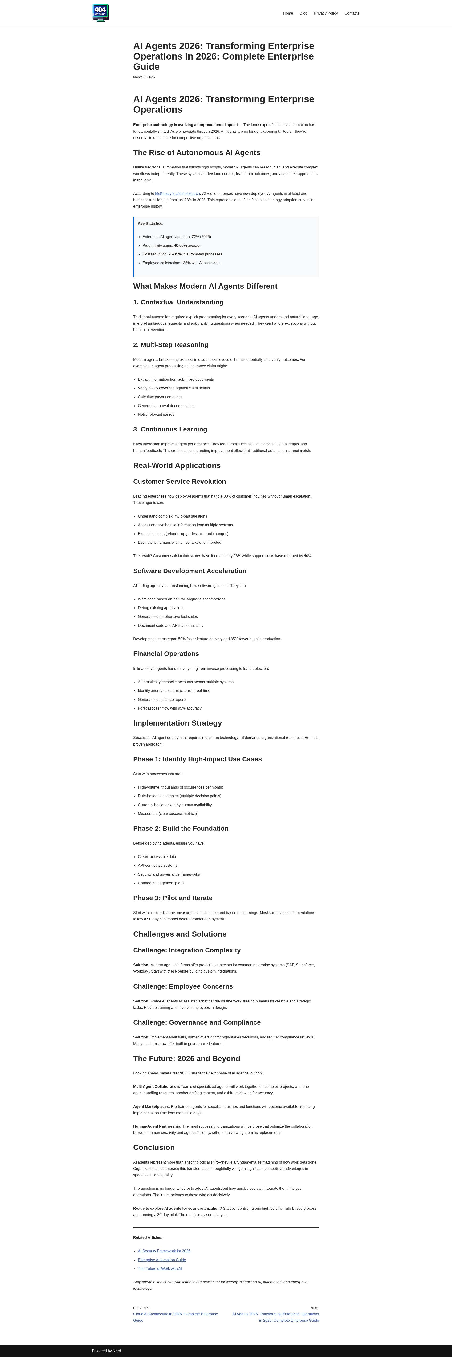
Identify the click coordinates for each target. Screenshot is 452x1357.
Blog (303, 13)
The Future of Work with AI (160, 1269)
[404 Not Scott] (101, 13)
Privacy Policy (326, 13)
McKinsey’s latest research (177, 194)
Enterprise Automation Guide (162, 1260)
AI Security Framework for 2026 (164, 1251)
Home (288, 13)
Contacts (351, 13)
